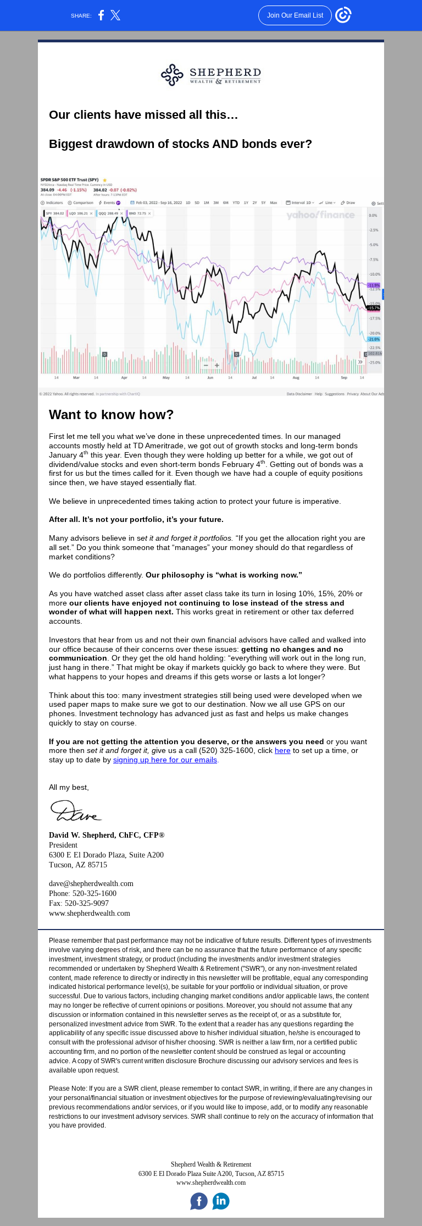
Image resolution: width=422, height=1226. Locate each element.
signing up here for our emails (165, 759)
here (283, 750)
